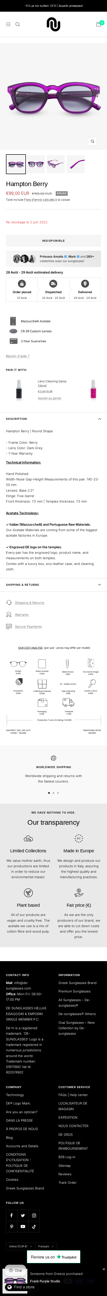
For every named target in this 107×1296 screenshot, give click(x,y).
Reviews (64, 1174)
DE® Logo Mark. (18, 1103)
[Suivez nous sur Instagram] (34, 1215)
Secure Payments (28, 626)
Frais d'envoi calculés (39, 199)
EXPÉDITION (67, 1117)
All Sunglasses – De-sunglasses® (74, 1002)
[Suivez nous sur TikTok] (34, 1226)
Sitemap (64, 1166)
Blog (9, 1137)
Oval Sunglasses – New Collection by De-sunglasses (76, 1028)
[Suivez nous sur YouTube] (22, 1226)
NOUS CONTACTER (73, 1126)
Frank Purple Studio (45, 1281)
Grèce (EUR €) (18, 1246)
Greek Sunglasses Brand (77, 983)
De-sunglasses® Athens (77, 1014)
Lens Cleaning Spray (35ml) (52, 383)
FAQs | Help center (73, 1095)
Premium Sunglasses (74, 991)
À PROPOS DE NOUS (22, 1129)
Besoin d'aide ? (18, 356)
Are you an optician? (22, 1112)
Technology (15, 1095)
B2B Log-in (66, 1157)
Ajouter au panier (49, 398)
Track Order (67, 1182)
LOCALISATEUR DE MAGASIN (72, 1106)
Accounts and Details (22, 1146)
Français (43, 1246)
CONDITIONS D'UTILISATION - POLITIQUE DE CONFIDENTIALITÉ (20, 1162)
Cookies (12, 1179)
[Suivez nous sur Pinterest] (11, 1226)
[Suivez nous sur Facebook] (11, 1215)
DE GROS (65, 1135)
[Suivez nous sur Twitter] (22, 1215)
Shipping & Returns (22, 585)
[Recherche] (17, 24)
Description (16, 419)
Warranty (22, 615)
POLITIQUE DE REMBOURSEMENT (73, 1145)
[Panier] (98, 24)
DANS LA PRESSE (19, 1120)
